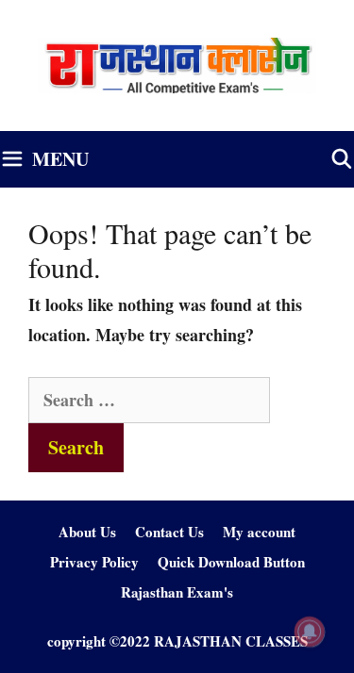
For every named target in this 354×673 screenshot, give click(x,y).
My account (259, 531)
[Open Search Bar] (341, 159)
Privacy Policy (94, 561)
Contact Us (169, 531)
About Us (87, 531)
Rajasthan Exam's (177, 592)
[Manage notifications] (310, 631)
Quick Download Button (231, 561)
